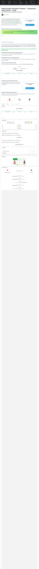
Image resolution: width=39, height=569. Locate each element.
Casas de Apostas (3, 2)
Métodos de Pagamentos (32, 2)
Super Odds (26, 3)
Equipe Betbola (6, 14)
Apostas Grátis (21, 3)
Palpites (15, 2)
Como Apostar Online (9, 2)
